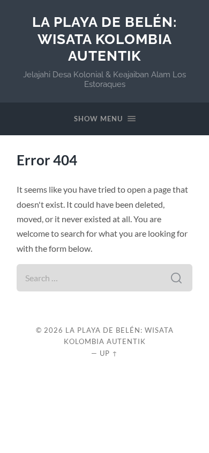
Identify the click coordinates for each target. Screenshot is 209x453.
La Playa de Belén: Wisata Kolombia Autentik (104, 38)
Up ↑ (109, 353)
